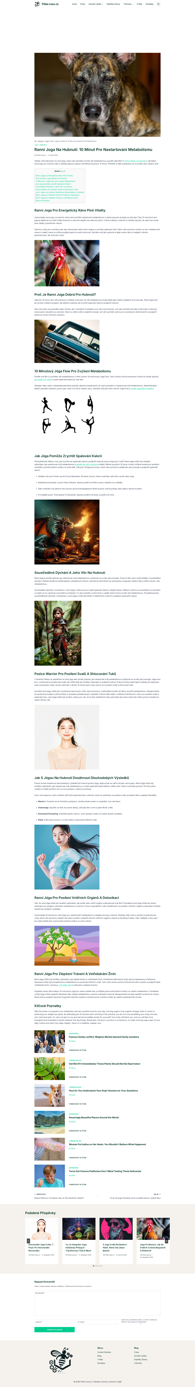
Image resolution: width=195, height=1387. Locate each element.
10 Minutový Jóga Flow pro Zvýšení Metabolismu (56, 181)
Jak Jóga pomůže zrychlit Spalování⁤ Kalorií (53, 184)
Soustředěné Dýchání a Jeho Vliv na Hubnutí (54, 187)
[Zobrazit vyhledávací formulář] (158, 4)
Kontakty (149, 4)
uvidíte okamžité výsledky (142, 388)
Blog (99, 1356)
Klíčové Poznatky (43, 200)
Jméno (39, 1322)
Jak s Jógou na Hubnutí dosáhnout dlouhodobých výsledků (60, 192)
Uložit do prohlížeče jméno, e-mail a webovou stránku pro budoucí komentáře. (139, 1321)
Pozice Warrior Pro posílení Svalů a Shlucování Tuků (57, 189)
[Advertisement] (97, 29)
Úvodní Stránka (104, 1352)
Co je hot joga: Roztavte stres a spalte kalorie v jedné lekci (135, 1196)
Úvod (74, 4)
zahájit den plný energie (86, 464)
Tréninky (43, 145)
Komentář (40, 1293)
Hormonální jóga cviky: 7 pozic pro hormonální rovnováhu (40, 1247)
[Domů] (35, 141)
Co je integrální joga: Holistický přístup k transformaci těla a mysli (78, 1247)
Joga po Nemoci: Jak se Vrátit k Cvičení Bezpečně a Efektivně (152, 1247)
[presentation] (41, 1229)
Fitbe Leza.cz (41, 155)
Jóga (36, 145)
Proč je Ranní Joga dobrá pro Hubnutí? (51, 178)
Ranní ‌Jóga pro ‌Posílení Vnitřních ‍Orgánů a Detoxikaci (58, 195)
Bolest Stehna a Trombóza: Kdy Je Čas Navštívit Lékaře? (59, 1196)
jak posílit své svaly (42, 379)
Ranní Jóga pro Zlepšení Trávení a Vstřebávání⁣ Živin (57, 198)
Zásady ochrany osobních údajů (108, 1382)
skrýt (63, 171)
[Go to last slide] (28, 1241)
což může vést (65, 985)
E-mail (81, 1322)
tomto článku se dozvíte (135, 161)
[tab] (93, 1265)
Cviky (82, 4)
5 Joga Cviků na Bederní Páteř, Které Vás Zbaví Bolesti (115, 1247)
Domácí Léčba (140, 1356)
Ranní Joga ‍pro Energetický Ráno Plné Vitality (54, 176)
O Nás (139, 4)
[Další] (166, 1241)
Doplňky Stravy (113, 4)
